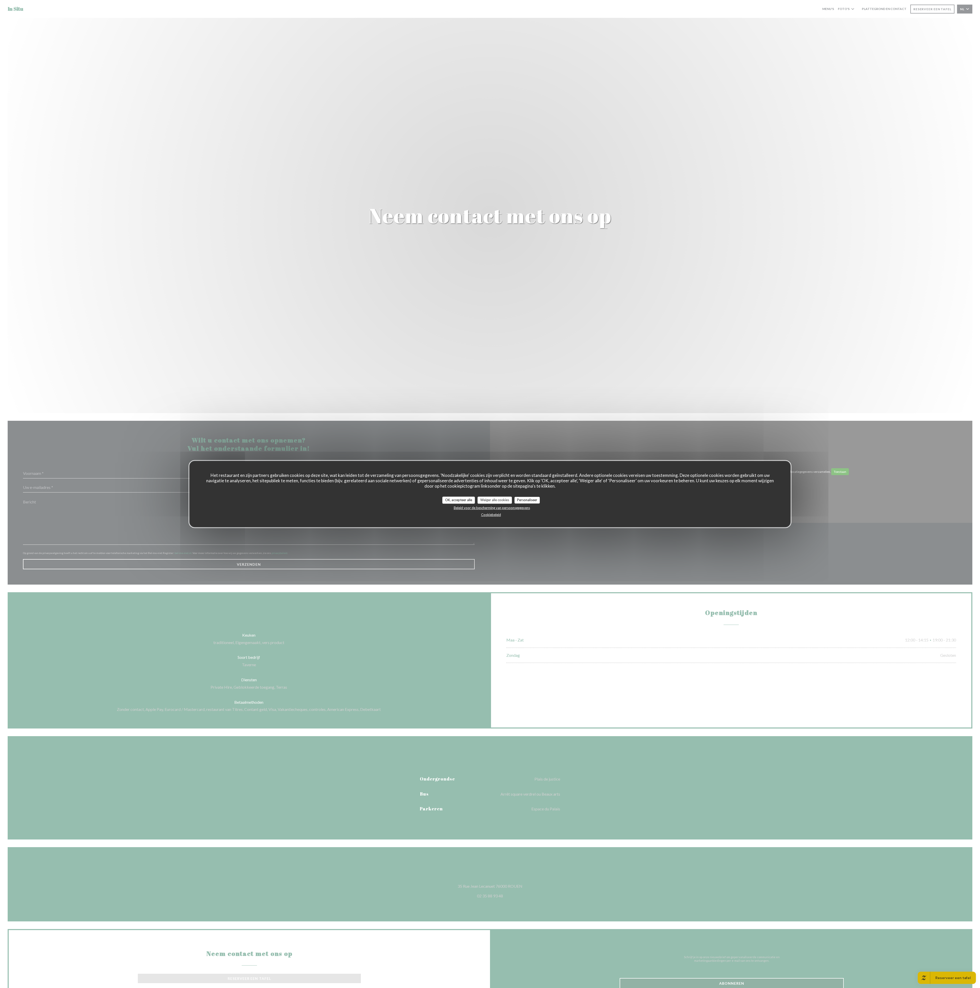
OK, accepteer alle (458, 500)
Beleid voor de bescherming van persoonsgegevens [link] (492, 508)
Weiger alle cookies (494, 500)
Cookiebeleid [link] (491, 515)
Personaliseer (527, 500)
